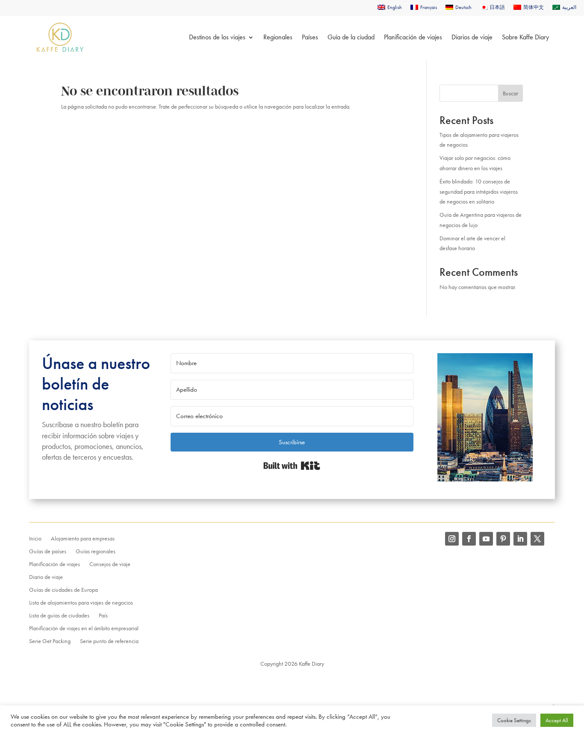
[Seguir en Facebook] (469, 539)
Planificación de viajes (413, 36)
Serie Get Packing (50, 641)
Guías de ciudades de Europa (63, 590)
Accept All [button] (557, 720)
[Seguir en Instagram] (452, 539)
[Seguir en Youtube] (486, 539)
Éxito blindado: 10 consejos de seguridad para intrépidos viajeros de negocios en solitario (478, 191)
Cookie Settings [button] (514, 720)
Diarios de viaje (472, 36)
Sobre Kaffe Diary (525, 36)
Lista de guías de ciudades (59, 615)
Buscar (510, 93)
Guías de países (47, 551)
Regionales (277, 36)
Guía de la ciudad (351, 36)
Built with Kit (291, 465)
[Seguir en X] (537, 539)
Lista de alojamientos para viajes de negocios (81, 602)
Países (310, 36)
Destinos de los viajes (217, 36)
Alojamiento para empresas (83, 538)
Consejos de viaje (109, 564)
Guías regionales (95, 551)
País (103, 615)
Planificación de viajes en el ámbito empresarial (84, 628)
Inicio (35, 538)
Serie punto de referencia (109, 641)
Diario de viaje (46, 577)
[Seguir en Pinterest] (503, 539)
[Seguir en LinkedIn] (520, 539)
